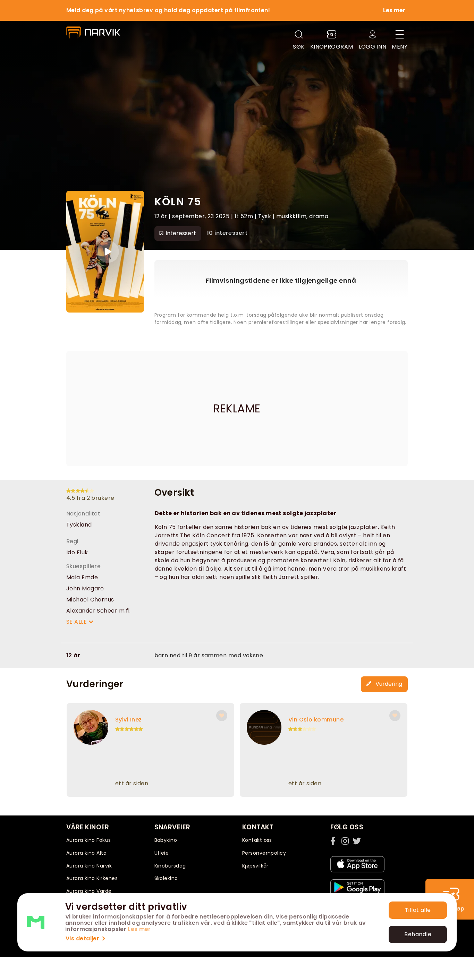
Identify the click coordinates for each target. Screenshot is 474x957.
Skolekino (166, 878)
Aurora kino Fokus (88, 840)
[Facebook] (334, 841)
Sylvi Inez (128, 720)
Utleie (161, 852)
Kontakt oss (257, 840)
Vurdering (388, 684)
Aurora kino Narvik (89, 865)
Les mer (139, 929)
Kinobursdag (170, 865)
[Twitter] (357, 841)
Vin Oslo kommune (316, 720)
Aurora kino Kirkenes (92, 878)
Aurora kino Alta (86, 852)
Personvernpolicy (264, 852)
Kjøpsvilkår (255, 865)
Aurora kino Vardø (89, 891)
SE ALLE (77, 622)
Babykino (165, 840)
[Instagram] (345, 841)
